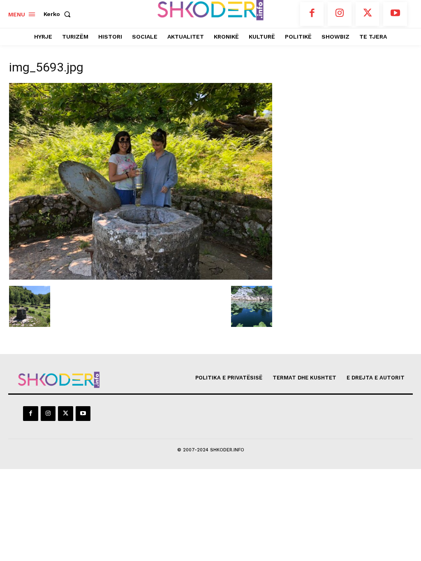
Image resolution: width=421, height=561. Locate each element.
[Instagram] (340, 14)
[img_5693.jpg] (140, 277)
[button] (59, 14)
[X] (367, 14)
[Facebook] (312, 14)
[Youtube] (395, 14)
